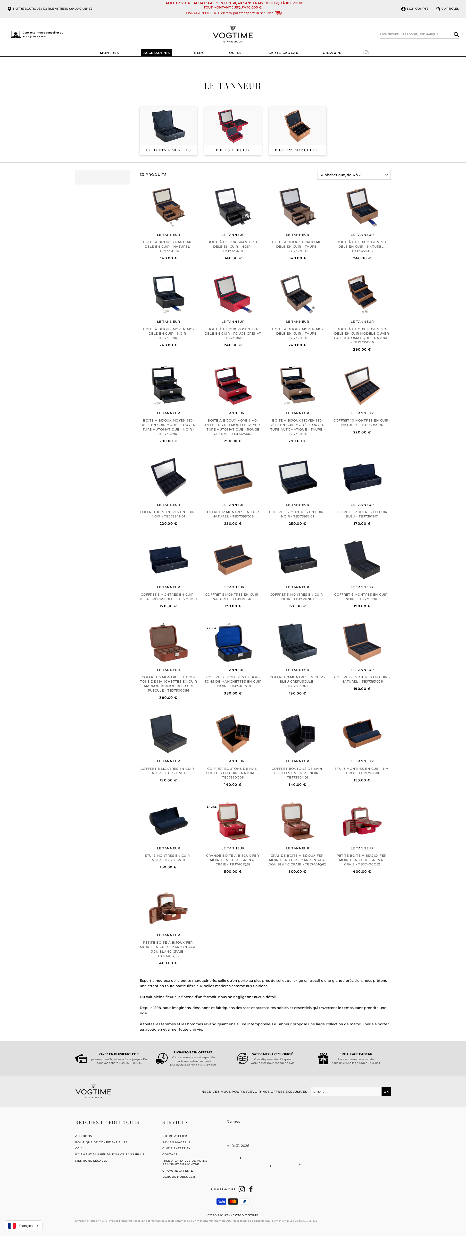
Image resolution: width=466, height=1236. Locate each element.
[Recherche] (456, 34)
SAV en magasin (176, 1142)
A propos (83, 1136)
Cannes (233, 1121)
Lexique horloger (178, 1176)
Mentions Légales (91, 1160)
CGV (78, 1148)
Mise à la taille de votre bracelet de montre (184, 1162)
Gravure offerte (177, 1170)
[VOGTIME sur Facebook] (251, 1189)
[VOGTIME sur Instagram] (242, 1189)
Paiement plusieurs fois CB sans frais (110, 1154)
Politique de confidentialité (101, 1142)
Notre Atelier (174, 1136)
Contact (169, 1154)
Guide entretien (176, 1148)
